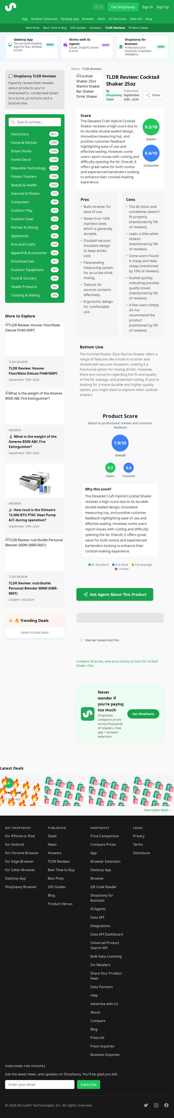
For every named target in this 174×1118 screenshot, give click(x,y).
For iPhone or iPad (20, 836)
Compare (97, 1020)
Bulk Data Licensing (106, 956)
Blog (149, 19)
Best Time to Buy (55, 28)
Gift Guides (78, 28)
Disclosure (141, 853)
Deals (101, 19)
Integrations (100, 925)
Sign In (147, 7)
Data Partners (101, 987)
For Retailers (100, 964)
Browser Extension (44, 19)
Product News (138, 28)
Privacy (139, 836)
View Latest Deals (158, 810)
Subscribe (89, 1084)
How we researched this (102, 640)
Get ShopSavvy (123, 7)
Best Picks (33, 28)
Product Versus (60, 903)
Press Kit (97, 1037)
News (52, 844)
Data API (136, 19)
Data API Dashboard (106, 934)
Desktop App (70, 19)
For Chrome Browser (22, 853)
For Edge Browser (19, 861)
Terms (138, 844)
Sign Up (162, 7)
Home (75, 69)
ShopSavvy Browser (21, 886)
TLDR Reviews (115, 28)
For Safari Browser (20, 870)
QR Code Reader (103, 886)
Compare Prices (103, 844)
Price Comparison (104, 836)
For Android (14, 844)
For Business (118, 19)
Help (94, 995)
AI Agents (98, 909)
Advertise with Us (104, 1003)
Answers (96, 28)
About (95, 1012)
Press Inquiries (102, 1046)
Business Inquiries (105, 1054)
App (25, 19)
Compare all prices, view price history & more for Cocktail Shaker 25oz (120, 663)
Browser (88, 19)
